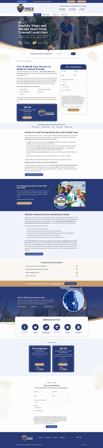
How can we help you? (66, 90)
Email (75, 75)
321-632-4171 (56, 284)
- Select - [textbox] (64, 81)
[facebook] (77, 437)
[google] (80, 437)
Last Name (76, 71)
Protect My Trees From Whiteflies (34, 254)
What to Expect (35, 127)
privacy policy (79, 106)
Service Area (59, 127)
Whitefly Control (46, 127)
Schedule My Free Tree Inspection (33, 174)
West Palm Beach (49, 306)
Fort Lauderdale (22, 306)
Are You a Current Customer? (68, 79)
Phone (63, 75)
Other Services (68, 127)
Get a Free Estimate (70, 283)
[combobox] (73, 82)
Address (63, 84)
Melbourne (34, 306)
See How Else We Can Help (24, 203)
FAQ (53, 127)
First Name (64, 71)
